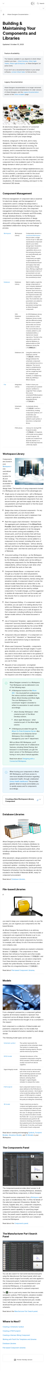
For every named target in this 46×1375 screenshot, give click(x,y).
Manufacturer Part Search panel (25, 1311)
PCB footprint (8, 1087)
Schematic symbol (9, 1043)
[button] (23, 800)
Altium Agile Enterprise (17, 63)
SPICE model (8, 1056)
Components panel (21, 1223)
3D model (7, 1104)
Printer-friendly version (24, 1360)
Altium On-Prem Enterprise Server (24, 731)
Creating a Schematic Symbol (13, 1327)
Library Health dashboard (19, 781)
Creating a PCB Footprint (12, 1331)
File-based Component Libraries (23, 970)
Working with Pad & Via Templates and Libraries (19, 1339)
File (5, 384)
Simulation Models (15, 1135)
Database (7, 282)
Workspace (7, 233)
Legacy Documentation (31, 92)
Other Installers (19, 94)
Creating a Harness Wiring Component (16, 1335)
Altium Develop (23, 61)
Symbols (31, 1132)
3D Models (29, 1135)
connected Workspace (33, 235)
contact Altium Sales (18, 72)
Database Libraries (18, 879)
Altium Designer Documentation (17, 14)
